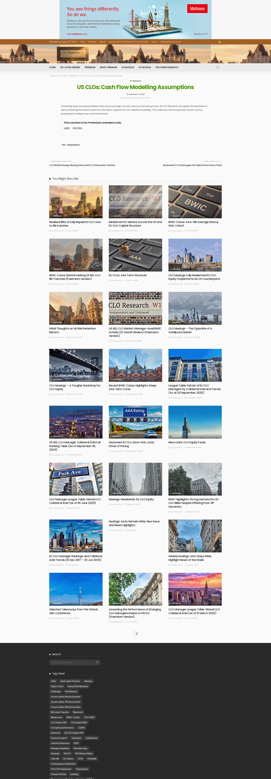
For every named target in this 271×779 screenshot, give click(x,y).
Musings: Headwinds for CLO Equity (131, 499)
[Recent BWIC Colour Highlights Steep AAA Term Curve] (135, 365)
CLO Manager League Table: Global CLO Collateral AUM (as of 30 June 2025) (75, 501)
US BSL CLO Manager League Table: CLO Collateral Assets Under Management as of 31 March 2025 (194, 670)
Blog (83, 41)
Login (67, 127)
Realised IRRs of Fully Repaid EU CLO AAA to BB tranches (75, 224)
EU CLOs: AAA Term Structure (128, 275)
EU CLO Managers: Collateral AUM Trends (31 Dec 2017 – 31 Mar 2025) (135, 668)
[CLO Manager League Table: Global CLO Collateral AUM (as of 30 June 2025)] (76, 479)
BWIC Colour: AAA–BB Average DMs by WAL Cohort (193, 224)
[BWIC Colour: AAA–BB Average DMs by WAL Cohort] (195, 201)
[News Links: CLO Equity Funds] (195, 422)
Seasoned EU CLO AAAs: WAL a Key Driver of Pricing (131, 444)
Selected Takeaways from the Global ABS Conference (73, 611)
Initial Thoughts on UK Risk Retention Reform (72, 330)
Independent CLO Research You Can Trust (128, 41)
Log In (154, 41)
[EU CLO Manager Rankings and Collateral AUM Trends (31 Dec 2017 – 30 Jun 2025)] (76, 536)
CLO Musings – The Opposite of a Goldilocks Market (190, 330)
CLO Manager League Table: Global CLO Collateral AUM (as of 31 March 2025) (194, 611)
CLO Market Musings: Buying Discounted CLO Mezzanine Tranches (82, 165)
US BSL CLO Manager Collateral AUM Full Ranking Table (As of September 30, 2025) (74, 446)
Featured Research (167, 67)
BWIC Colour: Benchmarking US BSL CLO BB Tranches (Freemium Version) (74, 277)
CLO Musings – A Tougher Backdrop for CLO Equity (74, 387)
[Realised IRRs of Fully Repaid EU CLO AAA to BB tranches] (76, 201)
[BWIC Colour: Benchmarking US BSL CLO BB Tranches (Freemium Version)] (76, 255)
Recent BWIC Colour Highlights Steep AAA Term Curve (132, 387)
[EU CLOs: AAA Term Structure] (135, 255)
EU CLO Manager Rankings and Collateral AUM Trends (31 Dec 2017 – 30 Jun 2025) (75, 558)
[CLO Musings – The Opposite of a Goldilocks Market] (195, 308)
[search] (218, 67)
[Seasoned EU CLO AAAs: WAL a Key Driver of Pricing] (135, 422)
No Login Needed (70, 67)
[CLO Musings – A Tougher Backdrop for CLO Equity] (76, 365)
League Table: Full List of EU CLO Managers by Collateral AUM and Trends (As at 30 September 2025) (194, 389)
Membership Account (171, 41)
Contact (92, 41)
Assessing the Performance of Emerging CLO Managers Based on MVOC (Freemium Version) (135, 613)
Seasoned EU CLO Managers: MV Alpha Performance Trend (192, 165)
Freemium (90, 67)
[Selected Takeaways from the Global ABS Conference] (76, 589)
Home (52, 67)
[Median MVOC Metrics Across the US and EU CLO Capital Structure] (135, 201)
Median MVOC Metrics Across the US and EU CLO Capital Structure (135, 224)
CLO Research (58, 231)
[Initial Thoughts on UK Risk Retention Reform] (76, 308)
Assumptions (73, 144)
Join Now (77, 127)
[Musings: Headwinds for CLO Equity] (135, 479)
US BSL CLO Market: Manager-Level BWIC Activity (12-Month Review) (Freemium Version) (135, 332)
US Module (128, 67)
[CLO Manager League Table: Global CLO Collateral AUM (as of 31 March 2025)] (195, 589)
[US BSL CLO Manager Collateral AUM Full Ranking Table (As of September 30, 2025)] (76, 422)
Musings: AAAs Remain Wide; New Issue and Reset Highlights (134, 523)
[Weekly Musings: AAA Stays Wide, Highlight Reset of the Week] (195, 536)
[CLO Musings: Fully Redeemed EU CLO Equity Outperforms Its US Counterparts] (195, 255)
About (102, 41)
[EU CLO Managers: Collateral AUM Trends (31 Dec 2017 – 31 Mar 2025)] (135, 646)
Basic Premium (108, 67)
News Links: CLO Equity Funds (186, 442)
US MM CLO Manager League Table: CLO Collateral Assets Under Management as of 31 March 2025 (75, 730)
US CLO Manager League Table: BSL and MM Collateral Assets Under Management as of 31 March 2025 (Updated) (74, 671)
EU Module (145, 67)
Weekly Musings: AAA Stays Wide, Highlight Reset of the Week (190, 558)
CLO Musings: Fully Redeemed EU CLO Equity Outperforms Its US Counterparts (194, 277)
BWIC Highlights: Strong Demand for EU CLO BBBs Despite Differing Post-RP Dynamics (193, 503)
